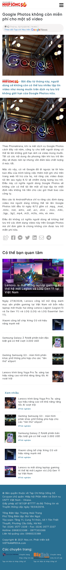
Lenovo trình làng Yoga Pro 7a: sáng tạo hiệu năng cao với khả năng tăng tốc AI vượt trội (25, 375)
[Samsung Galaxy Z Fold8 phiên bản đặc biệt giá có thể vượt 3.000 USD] (58, 341)
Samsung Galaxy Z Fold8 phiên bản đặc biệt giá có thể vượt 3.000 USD (25, 339)
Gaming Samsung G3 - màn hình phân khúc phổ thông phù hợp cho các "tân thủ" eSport (24, 358)
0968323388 (33, 533)
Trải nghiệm (25, 409)
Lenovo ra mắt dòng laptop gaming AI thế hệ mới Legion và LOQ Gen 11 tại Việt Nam (33, 288)
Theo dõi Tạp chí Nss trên (17, 29)
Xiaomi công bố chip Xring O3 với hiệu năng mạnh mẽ (37, 452)
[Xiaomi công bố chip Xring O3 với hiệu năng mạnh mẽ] (58, 324)
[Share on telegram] (49, 237)
